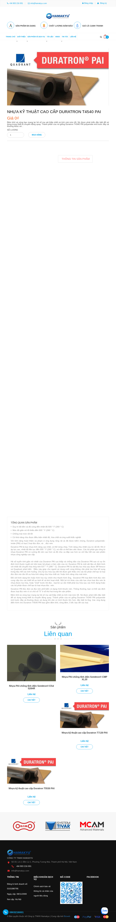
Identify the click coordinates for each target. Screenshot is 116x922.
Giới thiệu (21, 37)
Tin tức (65, 37)
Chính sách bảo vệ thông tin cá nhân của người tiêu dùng (43, 891)
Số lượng (12, 130)
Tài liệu (50, 37)
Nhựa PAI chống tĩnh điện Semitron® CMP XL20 (84, 678)
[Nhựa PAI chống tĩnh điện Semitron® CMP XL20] (84, 658)
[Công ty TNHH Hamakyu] (58, 15)
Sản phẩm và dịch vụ (36, 37)
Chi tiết (31, 700)
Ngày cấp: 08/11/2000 (17, 894)
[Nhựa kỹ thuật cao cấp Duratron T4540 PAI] (58, 77)
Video (57, 37)
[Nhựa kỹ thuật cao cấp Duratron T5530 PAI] (31, 770)
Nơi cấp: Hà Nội (14, 899)
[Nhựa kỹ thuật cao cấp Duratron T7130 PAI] (84, 714)
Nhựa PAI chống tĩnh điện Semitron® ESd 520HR (31, 687)
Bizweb (67, 916)
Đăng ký (103, 3)
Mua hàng (37, 135)
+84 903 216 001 (23, 866)
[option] (24, 826)
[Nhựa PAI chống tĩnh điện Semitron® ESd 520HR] (31, 663)
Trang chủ (10, 37)
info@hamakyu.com (38, 3)
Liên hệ (73, 37)
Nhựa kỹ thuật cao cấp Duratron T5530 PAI (31, 788)
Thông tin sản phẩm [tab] (76, 158)
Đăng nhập (88, 3)
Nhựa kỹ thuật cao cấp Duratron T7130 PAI (85, 733)
